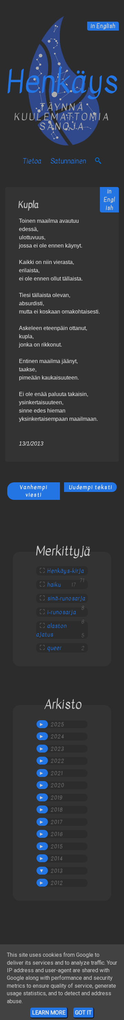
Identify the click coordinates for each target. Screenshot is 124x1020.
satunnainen (68, 161)
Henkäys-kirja (65, 571)
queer (54, 648)
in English (103, 26)
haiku (54, 585)
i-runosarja (61, 612)
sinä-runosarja (66, 598)
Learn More (48, 1012)
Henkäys (62, 82)
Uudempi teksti (90, 487)
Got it (83, 1012)
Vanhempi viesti (34, 491)
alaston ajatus (51, 630)
